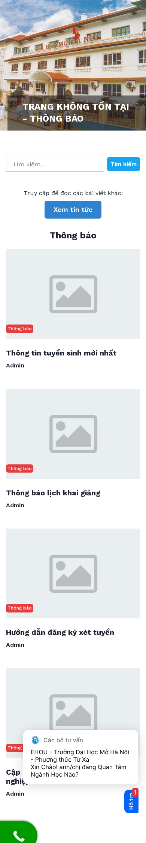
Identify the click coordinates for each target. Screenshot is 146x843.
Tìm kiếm (123, 163)
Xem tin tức (73, 209)
